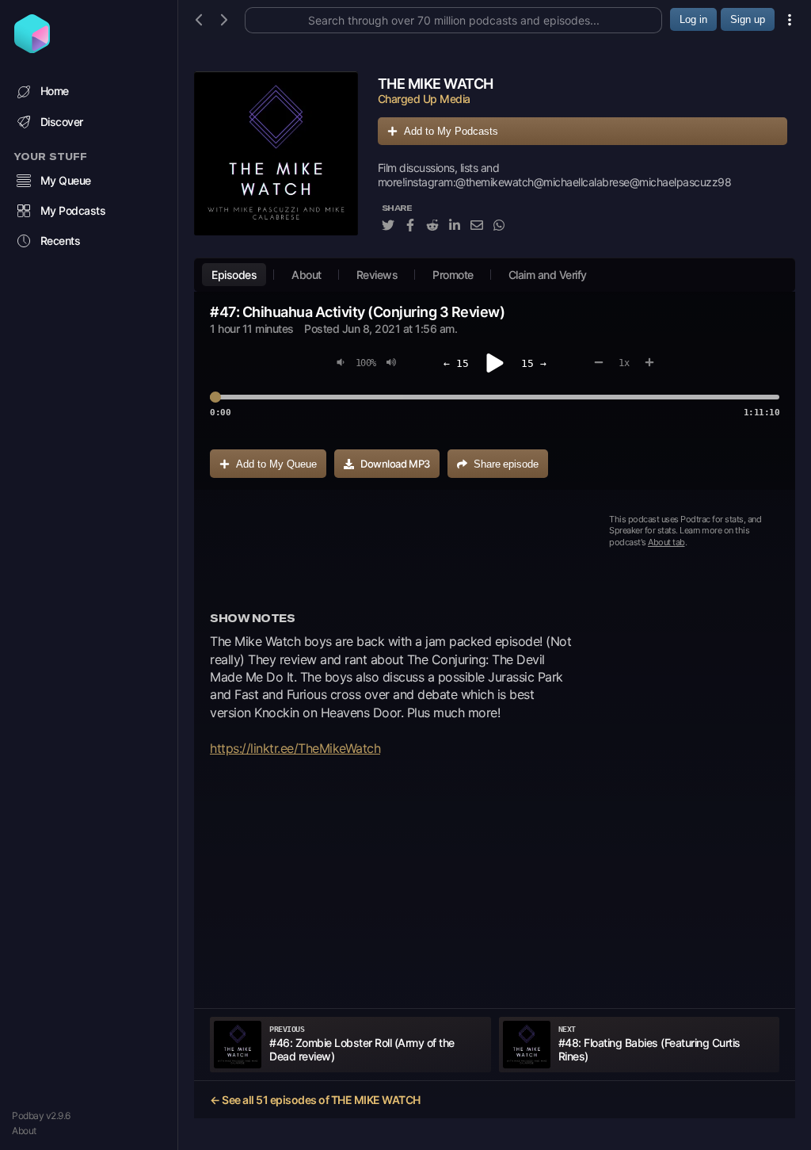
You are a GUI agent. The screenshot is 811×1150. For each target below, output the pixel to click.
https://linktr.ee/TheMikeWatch (295, 748)
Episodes (234, 274)
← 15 (456, 363)
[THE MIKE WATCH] (276, 160)
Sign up (747, 19)
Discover (61, 121)
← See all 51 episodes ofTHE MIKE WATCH (315, 1099)
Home (54, 90)
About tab (666, 542)
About (24, 1131)
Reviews (377, 274)
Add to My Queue (276, 464)
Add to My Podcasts (451, 131)
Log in (693, 19)
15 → (533, 363)
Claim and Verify (547, 274)
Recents (60, 240)
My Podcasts (73, 210)
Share (506, 464)
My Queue (65, 180)
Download (395, 463)
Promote (453, 274)
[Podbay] (32, 48)
